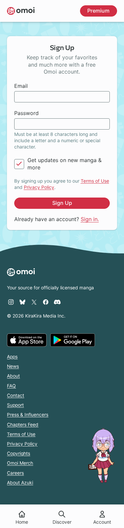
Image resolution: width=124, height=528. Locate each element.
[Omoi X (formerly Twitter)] (34, 302)
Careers (15, 473)
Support (15, 405)
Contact (15, 395)
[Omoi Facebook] (46, 302)
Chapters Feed (22, 424)
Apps (12, 356)
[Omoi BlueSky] (22, 302)
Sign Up (62, 203)
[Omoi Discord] (57, 302)
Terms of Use (95, 181)
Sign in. (90, 219)
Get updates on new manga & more (64, 163)
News (13, 366)
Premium (98, 10)
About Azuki (20, 482)
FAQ (11, 385)
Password (26, 113)
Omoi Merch (20, 463)
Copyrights (18, 453)
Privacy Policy (39, 187)
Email (21, 86)
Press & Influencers (27, 414)
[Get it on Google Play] (72, 340)
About (13, 376)
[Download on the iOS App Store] (27, 340)
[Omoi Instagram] (11, 302)
